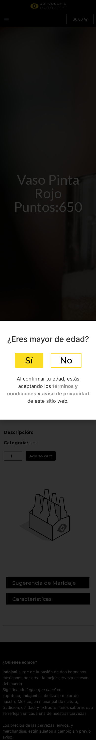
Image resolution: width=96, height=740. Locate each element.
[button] (29, 360)
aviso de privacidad (65, 394)
